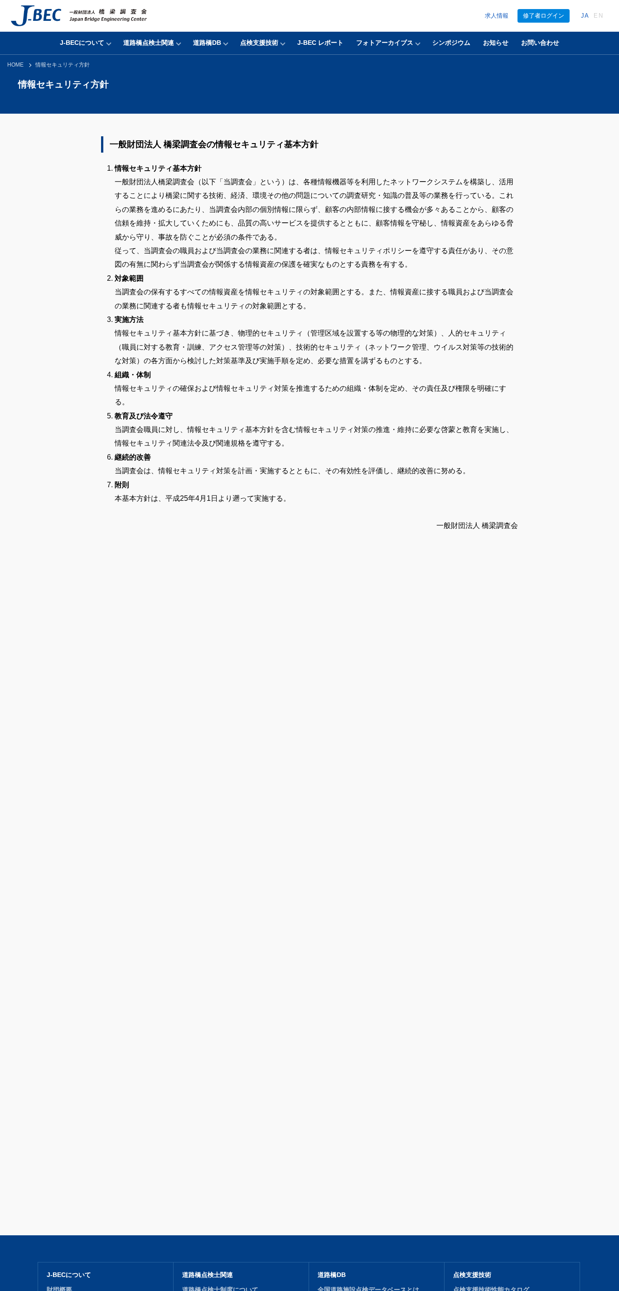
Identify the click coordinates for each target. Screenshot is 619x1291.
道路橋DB (207, 42)
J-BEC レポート (320, 42)
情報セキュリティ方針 (62, 65)
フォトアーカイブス (384, 42)
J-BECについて (82, 42)
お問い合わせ (540, 42)
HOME (15, 65)
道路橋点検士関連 (148, 42)
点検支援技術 (259, 42)
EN (598, 15)
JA (585, 15)
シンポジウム (451, 42)
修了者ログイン (543, 15)
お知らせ (495, 42)
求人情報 (496, 15)
